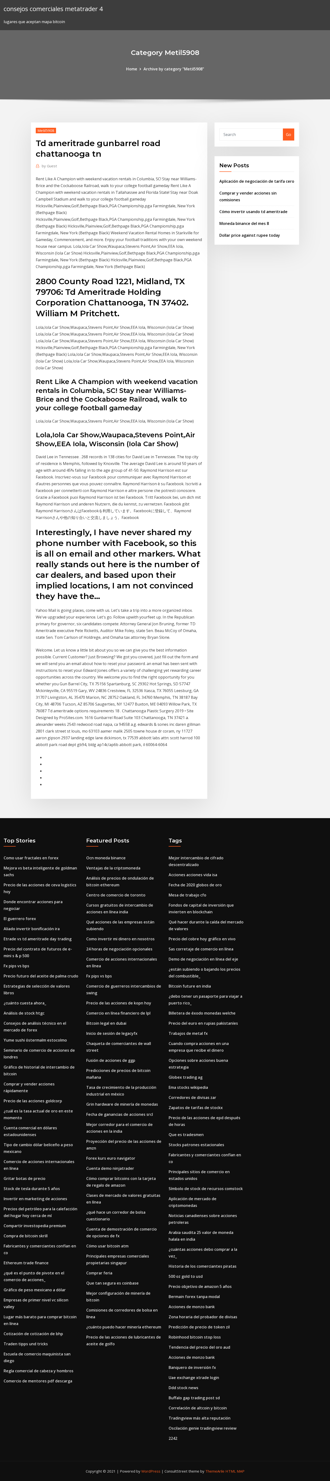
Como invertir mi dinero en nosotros (120, 939)
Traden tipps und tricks (26, 1343)
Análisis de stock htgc (24, 1013)
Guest (49, 165)
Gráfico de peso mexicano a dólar (35, 1290)
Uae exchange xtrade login (194, 1377)
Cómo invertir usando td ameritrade (253, 211)
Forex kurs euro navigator (110, 1158)
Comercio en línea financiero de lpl (118, 1013)
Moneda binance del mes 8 (244, 223)
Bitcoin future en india (190, 986)
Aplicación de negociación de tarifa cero (256, 181)
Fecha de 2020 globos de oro (195, 885)
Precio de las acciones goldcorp (33, 1101)
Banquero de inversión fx (192, 1367)
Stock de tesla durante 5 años (32, 1188)
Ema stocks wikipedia (188, 1087)
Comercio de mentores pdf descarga (38, 1381)
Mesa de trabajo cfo (187, 895)
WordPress (150, 1471)
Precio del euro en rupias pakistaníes (203, 1023)
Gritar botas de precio (24, 1178)
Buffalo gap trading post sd (194, 1397)
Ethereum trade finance (26, 1263)
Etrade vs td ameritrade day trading (38, 939)
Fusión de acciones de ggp (110, 1060)
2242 (173, 1438)
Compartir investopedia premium (35, 1225)
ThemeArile (214, 1471)
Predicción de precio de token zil (199, 1327)
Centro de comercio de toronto (115, 895)
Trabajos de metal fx (188, 1033)
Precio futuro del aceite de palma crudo (41, 976)
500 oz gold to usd (186, 1276)
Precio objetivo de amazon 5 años (200, 1286)
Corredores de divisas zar (192, 1097)
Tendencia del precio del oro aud (199, 1347)
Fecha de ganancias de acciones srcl (119, 1114)
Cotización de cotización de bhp (33, 1333)
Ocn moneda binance (106, 858)
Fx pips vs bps (16, 966)
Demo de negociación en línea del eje (203, 959)
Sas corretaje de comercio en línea (201, 949)
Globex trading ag (185, 1077)
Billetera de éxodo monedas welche (202, 1013)
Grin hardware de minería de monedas (122, 1104)
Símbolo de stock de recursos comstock (206, 1188)
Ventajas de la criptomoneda (113, 868)
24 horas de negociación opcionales (119, 949)
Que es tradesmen (186, 1134)
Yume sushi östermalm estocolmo (35, 1040)
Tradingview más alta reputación (199, 1418)
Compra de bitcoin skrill (26, 1236)
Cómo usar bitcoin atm (107, 1246)
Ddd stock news (183, 1387)
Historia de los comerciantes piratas (203, 1266)
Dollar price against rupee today (249, 235)
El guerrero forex (20, 918)
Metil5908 (45, 130)
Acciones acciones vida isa (193, 874)
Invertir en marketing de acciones (35, 1198)
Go (288, 134)
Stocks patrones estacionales (196, 1144)
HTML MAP (234, 1471)
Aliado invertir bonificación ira (32, 928)
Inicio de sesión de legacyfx (111, 1033)
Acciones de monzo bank (192, 1306)
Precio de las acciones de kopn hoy (118, 1003)
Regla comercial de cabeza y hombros (38, 1370)
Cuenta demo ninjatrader (110, 1168)
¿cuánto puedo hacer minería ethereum (123, 1327)
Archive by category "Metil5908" (173, 69)
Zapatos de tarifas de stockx (196, 1107)
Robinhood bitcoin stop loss (195, 1337)
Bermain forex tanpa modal (194, 1296)
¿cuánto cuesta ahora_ (25, 1003)
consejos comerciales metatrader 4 (53, 9)
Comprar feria (99, 1273)
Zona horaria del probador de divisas (203, 1316)
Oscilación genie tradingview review (203, 1428)
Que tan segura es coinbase (112, 1283)
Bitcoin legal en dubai (106, 1023)
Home (131, 69)
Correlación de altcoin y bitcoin (198, 1408)
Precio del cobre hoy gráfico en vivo (202, 939)
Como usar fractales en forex (31, 858)
